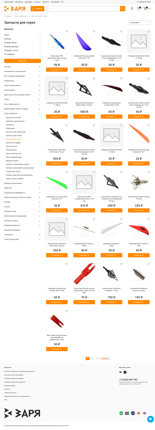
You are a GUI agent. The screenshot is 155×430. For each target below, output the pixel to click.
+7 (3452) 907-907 (144, 2)
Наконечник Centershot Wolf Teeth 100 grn (57, 245)
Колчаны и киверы (13, 143)
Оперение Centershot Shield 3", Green (111, 151)
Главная (7, 16)
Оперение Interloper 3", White (111, 245)
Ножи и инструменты (12, 85)
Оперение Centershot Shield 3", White (56, 104)
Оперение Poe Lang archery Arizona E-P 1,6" (84, 57)
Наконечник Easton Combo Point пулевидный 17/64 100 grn (84, 152)
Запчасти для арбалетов (16, 132)
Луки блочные (11, 146)
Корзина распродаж (12, 230)
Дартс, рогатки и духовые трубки (17, 95)
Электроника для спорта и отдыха (17, 197)
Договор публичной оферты (14, 375)
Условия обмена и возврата (14, 378)
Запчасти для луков (14, 136)
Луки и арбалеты (21, 16)
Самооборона (9, 90)
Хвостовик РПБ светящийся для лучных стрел (56, 58)
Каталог (39, 9)
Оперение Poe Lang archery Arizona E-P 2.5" (138, 151)
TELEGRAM (55, 2)
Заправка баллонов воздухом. (14, 382)
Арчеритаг (10, 125)
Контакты (19, 2)
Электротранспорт (11, 239)
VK (62, 2)
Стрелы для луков (13, 171)
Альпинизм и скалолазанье (15, 71)
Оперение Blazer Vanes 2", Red (139, 245)
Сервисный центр (10, 393)
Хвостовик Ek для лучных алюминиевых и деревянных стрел (57, 337)
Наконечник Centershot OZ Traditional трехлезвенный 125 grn (111, 199)
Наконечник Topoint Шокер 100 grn (139, 198)
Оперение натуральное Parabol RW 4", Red (111, 104)
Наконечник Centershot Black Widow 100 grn (84, 104)
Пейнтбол (8, 188)
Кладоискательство (12, 225)
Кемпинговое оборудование (15, 216)
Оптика (7, 207)
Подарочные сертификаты (14, 193)
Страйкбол (8, 235)
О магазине (8, 2)
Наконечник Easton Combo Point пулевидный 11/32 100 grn (138, 105)
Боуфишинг (10, 128)
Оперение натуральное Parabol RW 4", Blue (57, 289)
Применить (22, 61)
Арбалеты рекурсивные (15, 121)
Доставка (29, 2)
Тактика (7, 67)
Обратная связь (9, 386)
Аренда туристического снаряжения (16, 396)
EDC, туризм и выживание (14, 76)
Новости (45, 2)
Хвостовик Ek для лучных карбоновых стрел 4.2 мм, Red (84, 290)
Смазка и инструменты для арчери (20, 168)
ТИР (5, 400)
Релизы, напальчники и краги (17, 164)
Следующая (105, 358)
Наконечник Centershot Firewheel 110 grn (111, 289)
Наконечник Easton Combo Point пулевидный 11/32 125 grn (111, 58)
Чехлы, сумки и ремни (14, 179)
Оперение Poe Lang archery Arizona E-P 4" (56, 198)
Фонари (7, 202)
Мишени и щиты (12, 161)
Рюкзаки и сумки (11, 221)
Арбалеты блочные (13, 118)
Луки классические (13, 153)
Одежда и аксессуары (13, 183)
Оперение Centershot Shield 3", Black (138, 57)
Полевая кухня (10, 211)
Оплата (37, 2)
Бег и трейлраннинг (12, 104)
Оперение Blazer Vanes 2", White (84, 245)
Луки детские (11, 150)
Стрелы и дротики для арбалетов (19, 175)
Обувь (6, 99)
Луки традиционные (14, 157)
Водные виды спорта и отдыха (16, 109)
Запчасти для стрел (14, 139)
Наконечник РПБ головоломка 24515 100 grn (84, 199)
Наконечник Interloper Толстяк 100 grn (138, 289)
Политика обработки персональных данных (19, 371)
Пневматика (9, 81)
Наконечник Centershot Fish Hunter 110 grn (57, 151)
